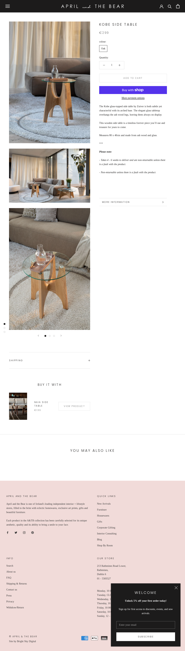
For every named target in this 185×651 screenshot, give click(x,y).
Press (9, 595)
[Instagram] (24, 532)
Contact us (11, 589)
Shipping (16, 360)
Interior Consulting (107, 533)
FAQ (8, 577)
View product (74, 406)
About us (11, 571)
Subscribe (146, 636)
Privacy (10, 601)
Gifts (99, 521)
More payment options (133, 98)
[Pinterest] (32, 532)
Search (9, 565)
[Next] (61, 335)
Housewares (103, 515)
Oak (103, 48)
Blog (99, 539)
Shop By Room (105, 545)
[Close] (176, 587)
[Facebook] (7, 532)
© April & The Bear (23, 636)
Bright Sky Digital (26, 641)
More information (116, 202)
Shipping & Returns (16, 583)
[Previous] (38, 335)
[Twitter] (16, 532)
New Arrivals (104, 503)
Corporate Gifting (106, 527)
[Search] (170, 6)
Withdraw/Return (15, 607)
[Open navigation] (7, 6)
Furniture (102, 509)
